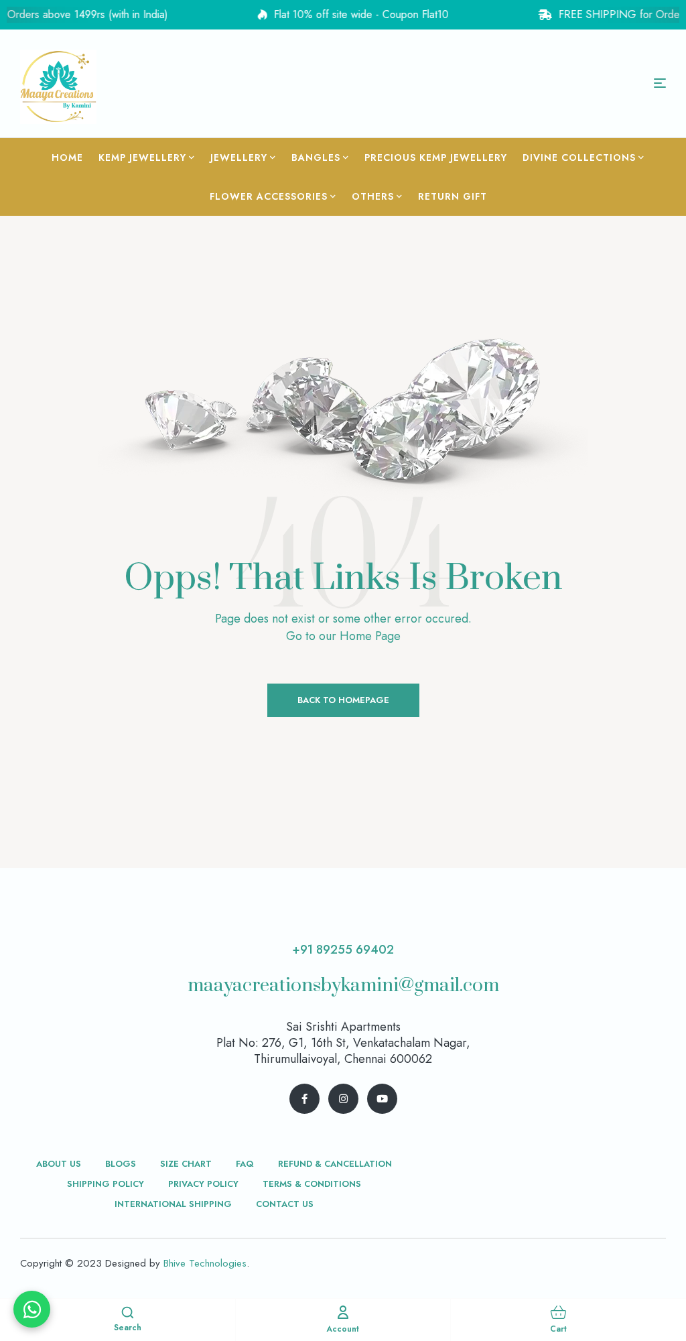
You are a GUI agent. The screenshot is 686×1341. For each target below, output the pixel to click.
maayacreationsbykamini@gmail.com (343, 985)
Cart (558, 1329)
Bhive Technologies (205, 1263)
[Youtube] (382, 1099)
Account (342, 1329)
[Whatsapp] (31, 1309)
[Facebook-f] (304, 1099)
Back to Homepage (343, 700)
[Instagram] (343, 1099)
